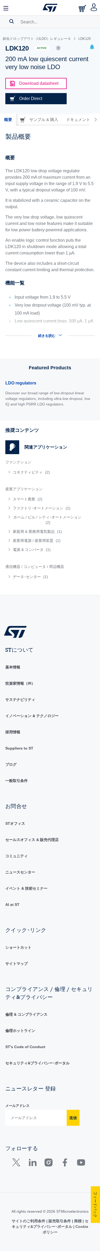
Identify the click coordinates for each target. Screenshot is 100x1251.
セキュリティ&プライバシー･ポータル (37, 1063)
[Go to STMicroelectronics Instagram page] (48, 1164)
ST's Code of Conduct (25, 1047)
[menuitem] (44, 472)
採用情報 (12, 732)
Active (42, 48)
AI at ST (12, 904)
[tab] (8, 120)
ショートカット (18, 947)
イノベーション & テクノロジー (32, 716)
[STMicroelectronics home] (50, 8)
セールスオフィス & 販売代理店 (32, 840)
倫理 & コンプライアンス (26, 1014)
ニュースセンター (20, 872)
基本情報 (12, 667)
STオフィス (15, 823)
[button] (6, 7)
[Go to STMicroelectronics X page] (17, 1164)
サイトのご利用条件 (29, 1221)
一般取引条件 (16, 781)
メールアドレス (17, 1106)
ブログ (11, 764)
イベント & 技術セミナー (26, 888)
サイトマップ (16, 963)
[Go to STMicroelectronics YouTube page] (81, 1164)
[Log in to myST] (94, 7)
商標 (78, 1221)
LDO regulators (20, 383)
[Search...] (11, 21)
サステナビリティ (20, 699)
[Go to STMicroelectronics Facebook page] (64, 1164)
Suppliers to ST (19, 748)
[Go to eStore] (83, 8)
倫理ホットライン (20, 1030)
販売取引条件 (59, 1221)
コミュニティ (16, 856)
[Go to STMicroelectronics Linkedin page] (32, 1164)
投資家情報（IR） (20, 683)
